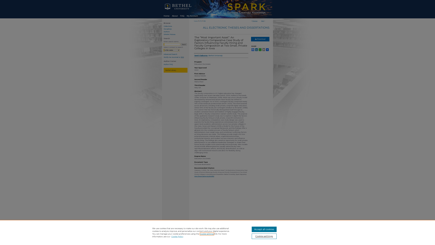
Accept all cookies (264, 229)
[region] (217, 232)
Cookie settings (207, 234)
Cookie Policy (177, 237)
